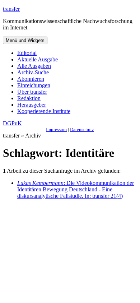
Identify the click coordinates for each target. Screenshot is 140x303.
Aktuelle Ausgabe (37, 59)
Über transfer (32, 92)
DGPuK (12, 123)
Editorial (27, 53)
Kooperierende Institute (43, 111)
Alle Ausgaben (34, 66)
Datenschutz (82, 129)
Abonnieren (30, 79)
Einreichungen (33, 85)
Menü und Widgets (25, 40)
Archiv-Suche (33, 72)
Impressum (56, 129)
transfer (11, 9)
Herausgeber (31, 105)
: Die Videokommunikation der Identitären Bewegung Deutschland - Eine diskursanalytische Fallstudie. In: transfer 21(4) (75, 189)
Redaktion (29, 98)
